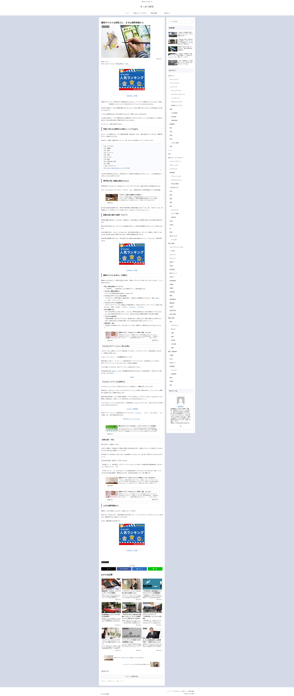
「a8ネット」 (115, 371)
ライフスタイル (176, 691)
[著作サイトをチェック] (181, 426)
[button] (192, 21)
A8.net (132, 377)
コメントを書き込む (131, 676)
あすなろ (180, 406)
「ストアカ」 (140, 307)
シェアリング (105, 562)
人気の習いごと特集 (131, 95)
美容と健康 (191, 691)
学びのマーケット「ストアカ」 (131, 419)
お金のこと (184, 691)
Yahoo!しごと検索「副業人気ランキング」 (115, 168)
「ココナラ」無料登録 (132, 409)
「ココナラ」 (132, 307)
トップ (169, 691)
